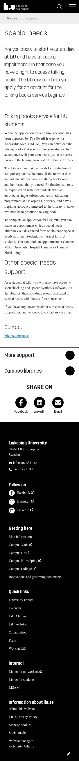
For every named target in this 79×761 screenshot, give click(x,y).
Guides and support (22, 18)
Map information (20, 536)
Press (12, 640)
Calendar (15, 608)
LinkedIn (23, 510)
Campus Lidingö (20, 568)
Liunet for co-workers (24, 671)
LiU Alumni (17, 616)
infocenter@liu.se (25, 462)
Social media (18, 732)
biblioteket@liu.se (16, 335)
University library (21, 599)
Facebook (23, 492)
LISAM (14, 687)
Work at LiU (17, 648)
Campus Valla (18, 544)
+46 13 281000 (23, 469)
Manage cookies (20, 724)
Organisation (18, 632)
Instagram (23, 501)
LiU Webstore (18, 624)
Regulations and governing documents (35, 576)
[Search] (59, 6)
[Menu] (72, 6)
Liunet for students (21, 679)
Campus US (17, 552)
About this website (22, 708)
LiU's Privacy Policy (23, 716)
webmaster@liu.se (21, 746)
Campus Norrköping (23, 560)
